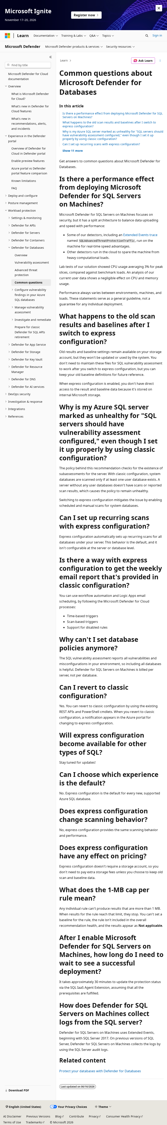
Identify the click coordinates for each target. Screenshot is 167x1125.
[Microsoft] (7, 35)
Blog (58, 1116)
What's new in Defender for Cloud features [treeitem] (30, 108)
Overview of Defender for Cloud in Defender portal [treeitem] (28, 150)
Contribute (76, 1116)
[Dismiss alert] (159, 8)
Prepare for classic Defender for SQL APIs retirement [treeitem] (30, 332)
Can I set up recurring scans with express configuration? (101, 144)
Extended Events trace (140, 235)
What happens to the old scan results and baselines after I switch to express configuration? (109, 124)
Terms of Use (12, 1122)
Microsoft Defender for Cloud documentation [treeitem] (28, 76)
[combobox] (28, 65)
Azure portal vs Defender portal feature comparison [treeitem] (29, 170)
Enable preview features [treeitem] (28, 161)
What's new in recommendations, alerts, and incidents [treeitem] (28, 124)
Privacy (93, 1116)
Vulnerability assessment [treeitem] (32, 262)
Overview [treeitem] (21, 255)
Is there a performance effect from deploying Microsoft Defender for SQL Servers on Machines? (113, 115)
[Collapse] (50, 57)
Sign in (157, 35)
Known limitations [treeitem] (23, 181)
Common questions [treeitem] (28, 282)
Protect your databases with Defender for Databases (100, 1071)
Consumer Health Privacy (123, 1116)
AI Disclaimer (12, 1116)
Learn (64, 60)
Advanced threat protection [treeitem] (26, 272)
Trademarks (34, 1122)
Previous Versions (38, 1116)
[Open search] (147, 35)
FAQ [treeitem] (14, 188)
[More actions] (160, 60)
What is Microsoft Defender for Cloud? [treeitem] (30, 96)
